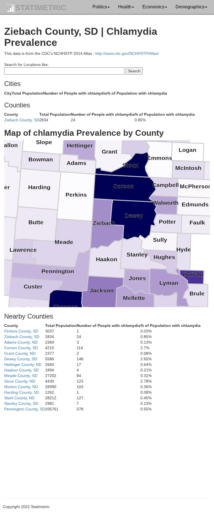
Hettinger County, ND (23, 364)
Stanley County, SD (21, 403)
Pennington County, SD (24, 409)
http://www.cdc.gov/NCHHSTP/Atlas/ (127, 53)
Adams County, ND (21, 342)
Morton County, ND (21, 387)
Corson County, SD (21, 348)
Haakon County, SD (21, 370)
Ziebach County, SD (21, 120)
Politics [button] (100, 6)
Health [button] (124, 6)
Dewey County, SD (20, 359)
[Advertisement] (107, 451)
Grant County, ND (19, 353)
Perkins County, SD (21, 331)
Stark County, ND (19, 398)
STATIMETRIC (40, 7)
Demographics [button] (190, 6)
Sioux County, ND (19, 381)
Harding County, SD (21, 392)
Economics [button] (153, 6)
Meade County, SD (20, 375)
